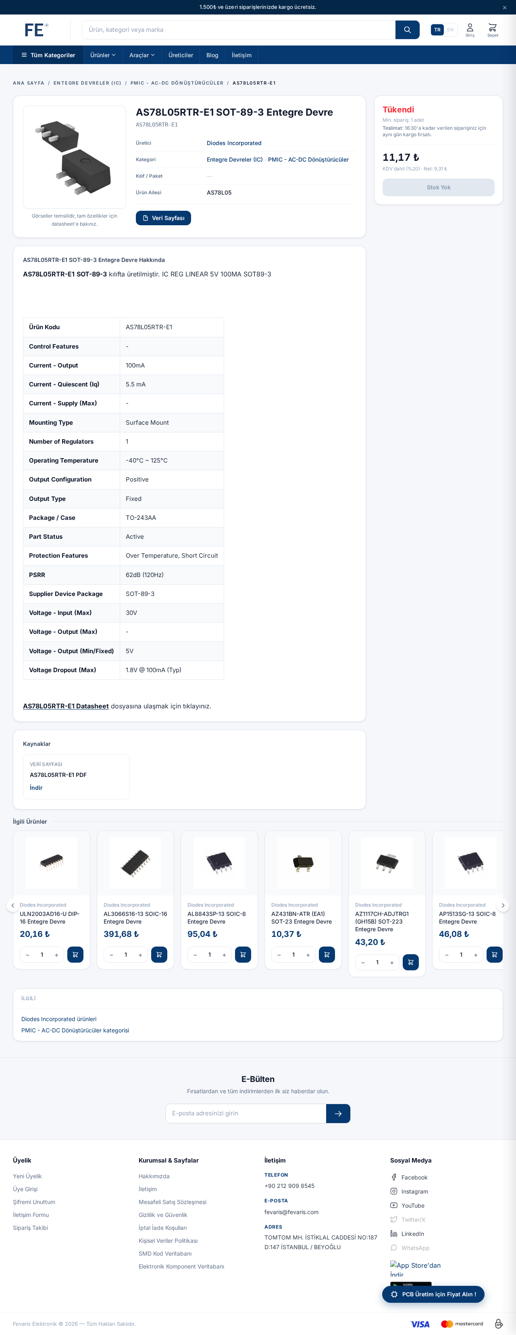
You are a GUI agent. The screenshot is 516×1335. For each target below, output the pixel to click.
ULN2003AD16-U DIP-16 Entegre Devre (49, 917)
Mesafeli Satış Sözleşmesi (172, 1201)
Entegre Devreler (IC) (235, 159)
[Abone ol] (338, 1113)
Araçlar (139, 54)
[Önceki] (12, 905)
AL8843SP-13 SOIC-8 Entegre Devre (216, 917)
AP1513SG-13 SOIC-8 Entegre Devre (467, 917)
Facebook (415, 1177)
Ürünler (100, 54)
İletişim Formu (31, 1214)
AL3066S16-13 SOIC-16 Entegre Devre (135, 917)
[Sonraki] (503, 905)
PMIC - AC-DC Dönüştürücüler (308, 159)
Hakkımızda (154, 1176)
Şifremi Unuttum (34, 1201)
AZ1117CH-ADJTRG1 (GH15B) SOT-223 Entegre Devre (382, 921)
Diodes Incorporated (234, 142)
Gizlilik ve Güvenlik (163, 1214)
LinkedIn (413, 1233)
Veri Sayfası (168, 217)
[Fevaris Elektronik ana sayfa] (36, 30)
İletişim (242, 54)
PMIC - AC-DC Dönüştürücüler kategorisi (75, 1030)
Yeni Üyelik (27, 1176)
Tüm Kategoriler (53, 54)
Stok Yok (439, 187)
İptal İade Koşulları (163, 1227)
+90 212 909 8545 (289, 1185)
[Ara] (407, 30)
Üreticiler (181, 54)
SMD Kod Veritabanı (165, 1253)
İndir (36, 787)
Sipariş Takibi (30, 1227)
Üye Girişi (25, 1189)
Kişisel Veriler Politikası (168, 1240)
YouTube (413, 1205)
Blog (212, 54)
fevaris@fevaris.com (291, 1211)
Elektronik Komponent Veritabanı (181, 1266)
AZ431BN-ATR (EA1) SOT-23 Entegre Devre (301, 917)
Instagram (415, 1191)
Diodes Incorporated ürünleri (58, 1018)
